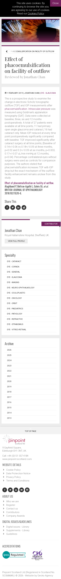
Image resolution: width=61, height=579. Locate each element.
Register (10, 505)
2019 (9, 387)
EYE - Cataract (14, 261)
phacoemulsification (16, 108)
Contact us (12, 508)
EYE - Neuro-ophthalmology (20, 288)
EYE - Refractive (15, 319)
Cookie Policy (13, 469)
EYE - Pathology (14, 314)
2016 (9, 402)
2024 (9, 360)
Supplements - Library (17, 530)
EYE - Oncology (14, 298)
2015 (9, 408)
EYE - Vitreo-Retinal (16, 330)
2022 (9, 371)
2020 (9, 381)
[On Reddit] (24, 207)
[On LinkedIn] (19, 207)
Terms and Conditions (17, 480)
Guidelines (11, 534)
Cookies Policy (36, 13)
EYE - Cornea (13, 267)
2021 (9, 376)
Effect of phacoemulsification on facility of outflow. (29, 183)
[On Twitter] (13, 207)
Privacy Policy (13, 477)
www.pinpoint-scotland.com (17, 459)
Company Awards (15, 515)
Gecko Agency (45, 575)
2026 (9, 350)
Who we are (12, 501)
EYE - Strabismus (15, 324)
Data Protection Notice (18, 473)
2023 (9, 366)
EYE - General (13, 272)
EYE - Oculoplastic (16, 293)
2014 (9, 413)
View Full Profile (16, 241)
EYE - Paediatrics (15, 309)
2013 (9, 418)
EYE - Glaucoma (48, 93)
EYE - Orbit (12, 303)
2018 (9, 392)
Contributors (12, 512)
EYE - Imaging (13, 282)
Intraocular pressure (39, 108)
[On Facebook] (7, 207)
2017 (9, 397)
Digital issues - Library (17, 526)
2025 (9, 355)
